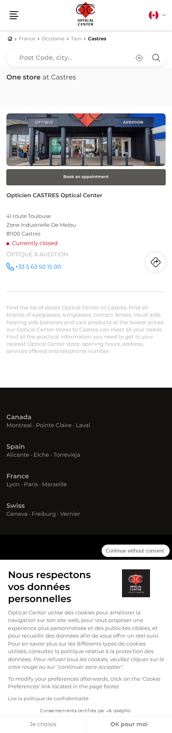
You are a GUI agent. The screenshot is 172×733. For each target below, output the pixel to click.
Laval (83, 426)
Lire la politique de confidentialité (48, 699)
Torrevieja (66, 455)
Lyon (13, 485)
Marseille (54, 485)
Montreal (19, 426)
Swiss (15, 506)
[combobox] (86, 58)
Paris (31, 485)
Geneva (17, 514)
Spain (15, 447)
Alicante (17, 455)
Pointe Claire (54, 426)
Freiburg (44, 514)
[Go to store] (86, 202)
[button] (14, 15)
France (17, 476)
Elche (41, 455)
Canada (19, 417)
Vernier (70, 514)
